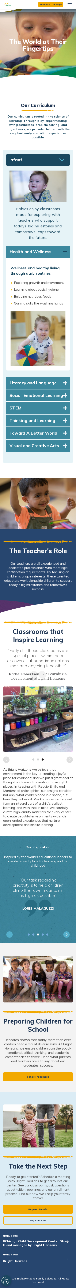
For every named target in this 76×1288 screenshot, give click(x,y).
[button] (38, 160)
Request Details (38, 1209)
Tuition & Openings (51, 4)
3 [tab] (43, 759)
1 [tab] (33, 759)
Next (69, 760)
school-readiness (38, 1076)
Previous (6, 760)
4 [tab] (43, 934)
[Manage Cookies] (5, 1280)
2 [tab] (38, 759)
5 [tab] (47, 934)
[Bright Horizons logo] (15, 5)
